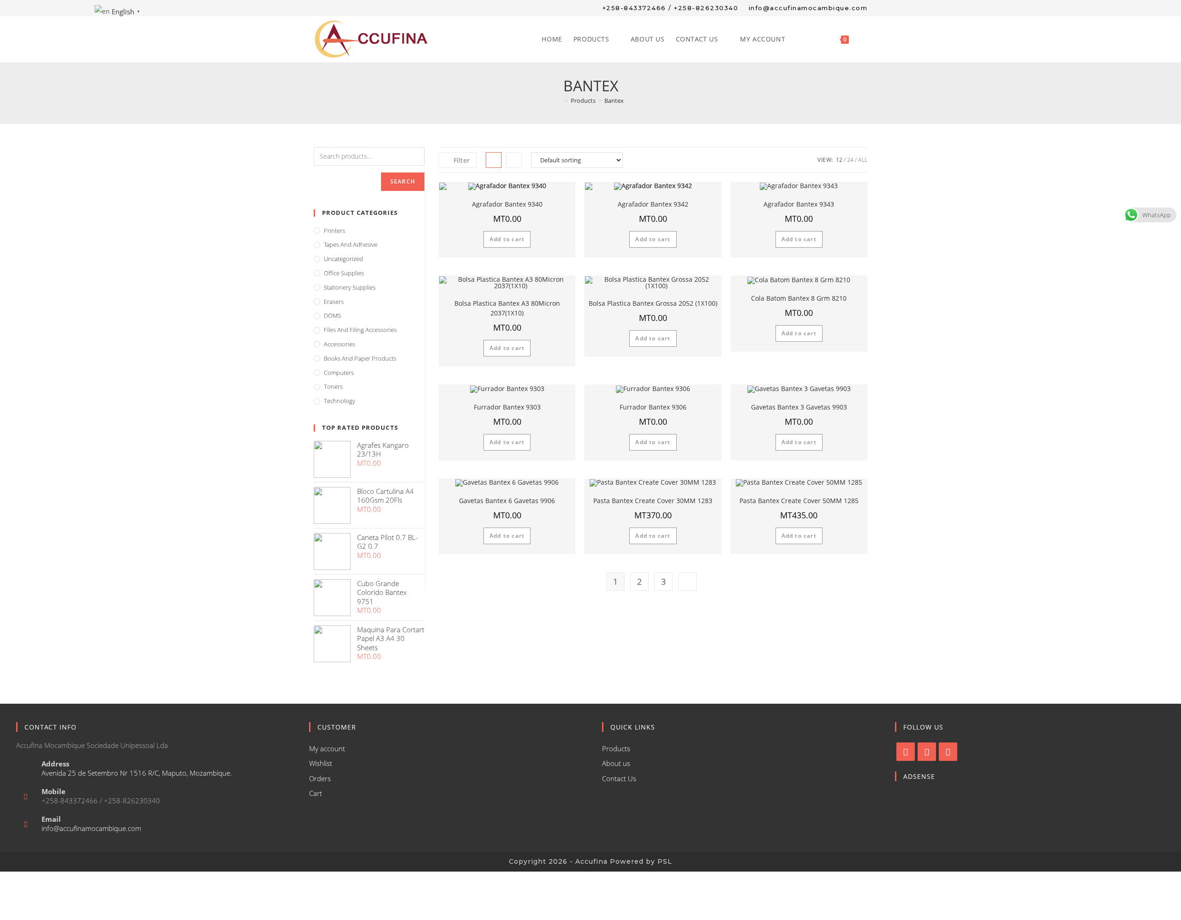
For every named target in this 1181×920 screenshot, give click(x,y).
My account (327, 748)
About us (616, 763)
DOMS (332, 315)
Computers (339, 372)
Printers (334, 230)
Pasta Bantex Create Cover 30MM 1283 (652, 500)
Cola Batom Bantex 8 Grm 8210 (799, 298)
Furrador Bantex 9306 (653, 407)
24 (850, 160)
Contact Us (619, 778)
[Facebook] (905, 751)
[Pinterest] (948, 751)
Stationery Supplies (350, 287)
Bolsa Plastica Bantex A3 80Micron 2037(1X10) (507, 308)
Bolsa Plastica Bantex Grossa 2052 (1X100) (653, 303)
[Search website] (864, 39)
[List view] (514, 160)
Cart (315, 793)
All (862, 160)
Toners (333, 386)
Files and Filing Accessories (360, 330)
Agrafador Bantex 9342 (653, 204)
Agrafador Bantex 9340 (507, 204)
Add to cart (507, 239)
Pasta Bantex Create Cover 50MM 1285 (799, 500)
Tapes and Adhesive (350, 244)
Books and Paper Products (360, 358)
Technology (339, 401)
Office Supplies (344, 273)
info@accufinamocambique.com (91, 828)
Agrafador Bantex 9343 (798, 204)
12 (839, 160)
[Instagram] (927, 751)
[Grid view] (493, 160)
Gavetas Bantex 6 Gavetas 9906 (507, 500)
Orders (320, 778)
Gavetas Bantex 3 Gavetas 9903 (799, 407)
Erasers (334, 301)
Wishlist (320, 763)
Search (402, 181)
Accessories (339, 344)
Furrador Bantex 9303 (507, 407)
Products (616, 748)
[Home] (559, 100)
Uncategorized (343, 259)
